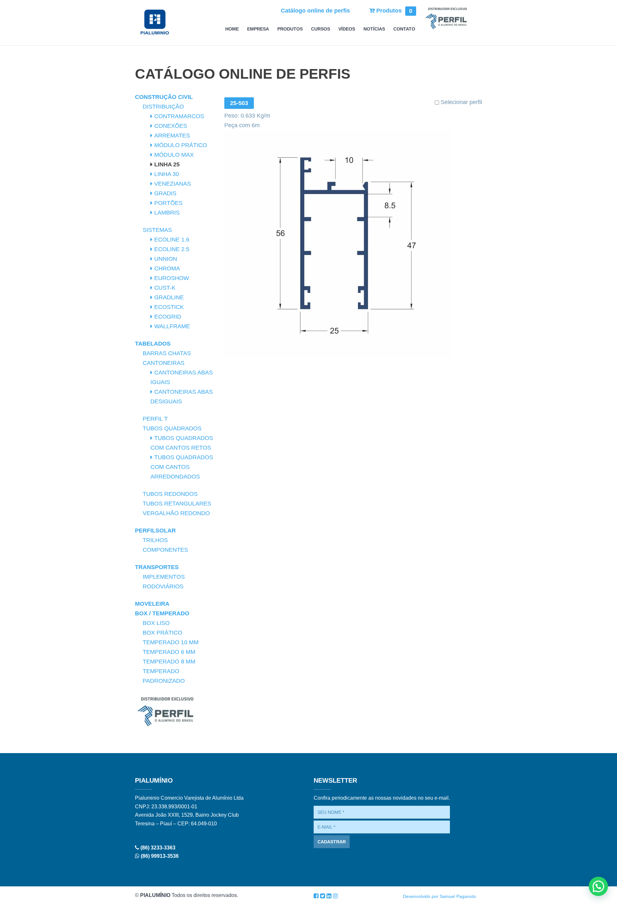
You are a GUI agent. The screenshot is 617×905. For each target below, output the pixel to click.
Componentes (165, 550)
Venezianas (172, 183)
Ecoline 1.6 (171, 239)
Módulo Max (174, 155)
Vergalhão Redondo (176, 513)
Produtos (393, 10)
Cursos (320, 29)
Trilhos (155, 540)
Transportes (157, 567)
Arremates (172, 135)
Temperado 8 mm (169, 661)
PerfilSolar (155, 530)
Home (232, 29)
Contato (404, 29)
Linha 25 (167, 164)
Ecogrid (167, 316)
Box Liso (156, 623)
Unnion (165, 259)
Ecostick (169, 307)
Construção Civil (164, 97)
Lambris (167, 212)
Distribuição (163, 106)
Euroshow (171, 278)
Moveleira (152, 604)
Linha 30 (166, 174)
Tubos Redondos (170, 494)
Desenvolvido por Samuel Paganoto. (440, 896)
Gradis (165, 193)
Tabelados (153, 343)
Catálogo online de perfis (315, 10)
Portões (168, 203)
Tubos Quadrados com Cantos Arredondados (181, 467)
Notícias (374, 29)
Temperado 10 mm (171, 642)
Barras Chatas (167, 353)
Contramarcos (179, 116)
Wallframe (172, 326)
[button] (598, 886)
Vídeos (346, 29)
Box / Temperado (162, 613)
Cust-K (164, 288)
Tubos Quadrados (172, 428)
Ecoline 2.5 (171, 249)
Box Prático (162, 632)
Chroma (167, 268)
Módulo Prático (180, 145)
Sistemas (157, 230)
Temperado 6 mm (169, 652)
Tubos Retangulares (177, 503)
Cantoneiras (163, 363)
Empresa (258, 29)
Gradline (169, 297)
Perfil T (155, 419)
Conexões (170, 126)
